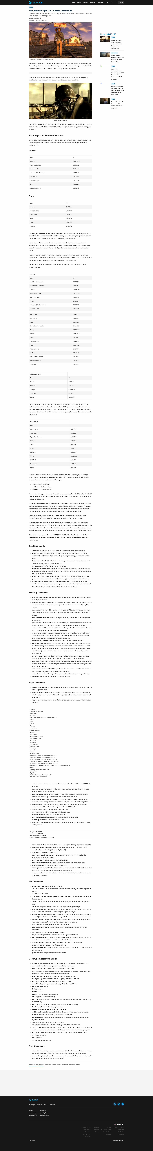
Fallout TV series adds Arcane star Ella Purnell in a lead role (117, 103)
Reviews (101, 2)
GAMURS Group (121, 1140)
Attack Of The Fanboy (119, 1127)
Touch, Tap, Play (86, 1134)
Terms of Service (33, 1115)
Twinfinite (96, 1127)
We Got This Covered (106, 1129)
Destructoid (121, 1129)
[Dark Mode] (111, 2)
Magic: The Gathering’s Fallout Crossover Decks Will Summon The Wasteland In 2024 (117, 72)
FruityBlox (108, 1134)
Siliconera (96, 1129)
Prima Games (87, 1129)
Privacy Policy (32, 1113)
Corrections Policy (44, 1115)
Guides (85, 2)
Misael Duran (114, 94)
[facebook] (122, 1104)
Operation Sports (107, 1132)
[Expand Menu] (115, 2)
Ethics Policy (43, 1110)
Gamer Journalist (86, 1132)
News (79, 2)
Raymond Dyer (115, 61)
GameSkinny (95, 1132)
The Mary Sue (121, 1132)
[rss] (115, 1104)
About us (31, 1110)
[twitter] (118, 1104)
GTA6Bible (87, 1136)
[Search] (107, 2)
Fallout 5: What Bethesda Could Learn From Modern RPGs (117, 57)
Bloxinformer (121, 1134)
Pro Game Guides (86, 1127)
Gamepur (109, 1127)
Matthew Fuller (115, 48)
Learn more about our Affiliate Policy (36, 1066)
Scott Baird (114, 79)
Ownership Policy (44, 1113)
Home (74, 2)
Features (93, 2)
